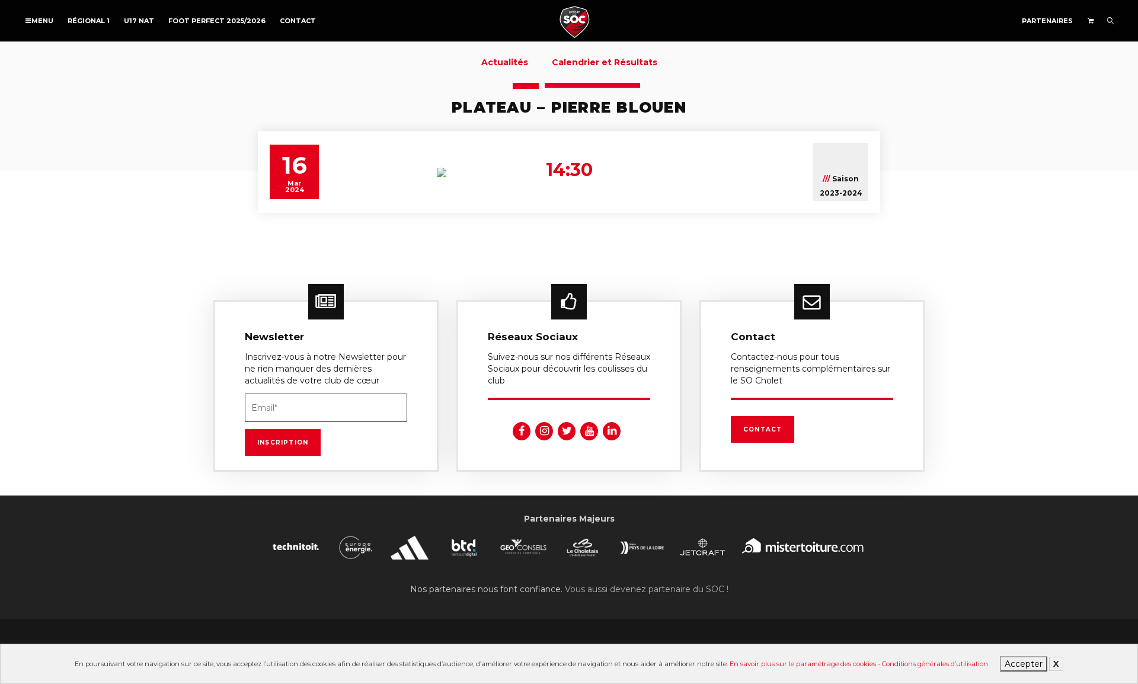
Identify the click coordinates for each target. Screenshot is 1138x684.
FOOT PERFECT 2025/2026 (217, 21)
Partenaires (1047, 21)
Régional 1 (89, 21)
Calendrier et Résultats (604, 62)
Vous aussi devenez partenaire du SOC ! (646, 589)
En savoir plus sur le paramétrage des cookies (803, 664)
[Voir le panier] (1090, 20)
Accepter (1024, 664)
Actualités (504, 62)
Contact (298, 21)
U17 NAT (139, 21)
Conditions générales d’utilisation (935, 664)
